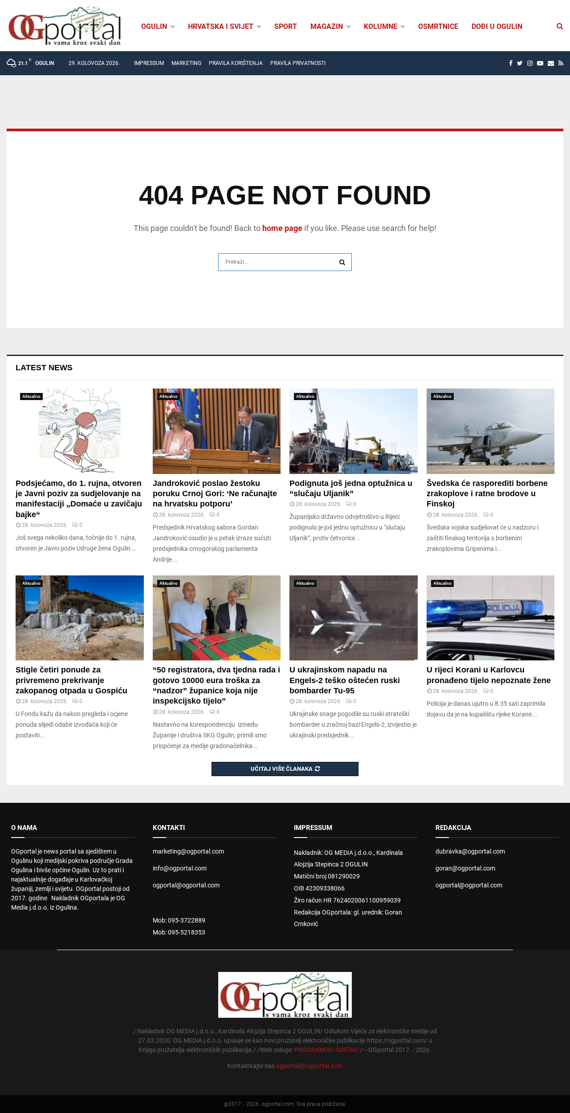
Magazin (326, 26)
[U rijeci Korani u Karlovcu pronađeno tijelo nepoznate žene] (491, 618)
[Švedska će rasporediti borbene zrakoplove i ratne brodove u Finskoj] (491, 431)
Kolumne (380, 26)
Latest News (44, 367)
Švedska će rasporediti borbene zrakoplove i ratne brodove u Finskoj (487, 494)
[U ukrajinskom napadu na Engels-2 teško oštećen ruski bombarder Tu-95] (353, 618)
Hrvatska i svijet (220, 26)
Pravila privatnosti (298, 63)
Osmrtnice (438, 26)
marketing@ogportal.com (188, 851)
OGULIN (154, 26)
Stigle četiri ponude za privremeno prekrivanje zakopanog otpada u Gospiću (71, 680)
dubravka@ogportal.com (470, 851)
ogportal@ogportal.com (186, 885)
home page (282, 228)
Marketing (186, 63)
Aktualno (31, 396)
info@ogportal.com (180, 868)
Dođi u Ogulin (497, 26)
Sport (285, 26)
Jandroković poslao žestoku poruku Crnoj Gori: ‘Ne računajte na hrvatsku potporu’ (215, 494)
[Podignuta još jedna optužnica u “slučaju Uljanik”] (353, 431)
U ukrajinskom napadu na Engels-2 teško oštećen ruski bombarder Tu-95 (344, 680)
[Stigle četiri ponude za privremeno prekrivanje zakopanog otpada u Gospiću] (80, 618)
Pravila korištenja (236, 63)
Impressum (149, 63)
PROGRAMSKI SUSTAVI (326, 1049)
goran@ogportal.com (465, 868)
